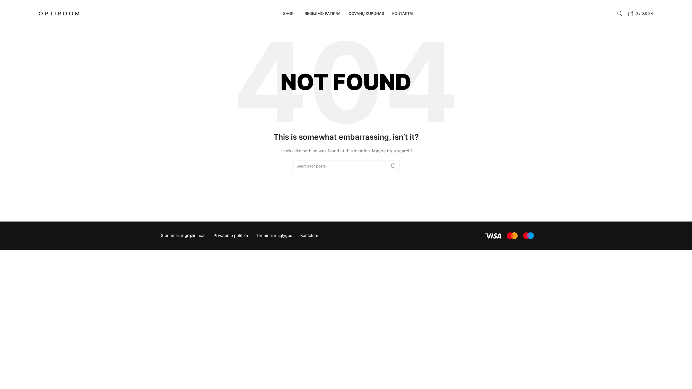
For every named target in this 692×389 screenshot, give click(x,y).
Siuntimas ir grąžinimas (183, 235)
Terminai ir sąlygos (274, 235)
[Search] (619, 13)
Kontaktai (309, 235)
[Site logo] (59, 13)
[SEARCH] (394, 166)
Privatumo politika (231, 235)
